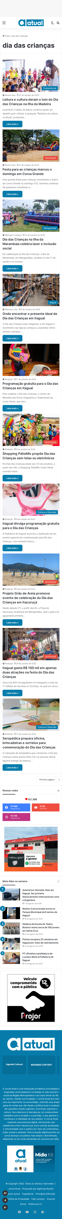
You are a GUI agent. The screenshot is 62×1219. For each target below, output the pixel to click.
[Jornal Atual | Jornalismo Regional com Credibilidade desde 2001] (31, 22)
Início (7, 36)
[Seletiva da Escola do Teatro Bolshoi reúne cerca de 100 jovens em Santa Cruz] (11, 928)
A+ (5, 1193)
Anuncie (51, 1199)
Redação (9, 379)
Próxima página (46, 779)
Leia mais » (12, 124)
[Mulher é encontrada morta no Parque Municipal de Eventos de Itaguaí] (11, 913)
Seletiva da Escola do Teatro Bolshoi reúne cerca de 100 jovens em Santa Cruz (40, 927)
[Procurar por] (58, 23)
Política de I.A (35, 1204)
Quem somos (13, 1194)
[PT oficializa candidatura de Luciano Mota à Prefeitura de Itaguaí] (11, 958)
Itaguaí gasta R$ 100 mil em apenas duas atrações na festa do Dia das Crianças (30, 672)
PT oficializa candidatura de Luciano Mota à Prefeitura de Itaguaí (37, 957)
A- (5, 1207)
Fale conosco (38, 1199)
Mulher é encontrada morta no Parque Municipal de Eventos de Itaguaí (39, 912)
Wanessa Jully (11, 309)
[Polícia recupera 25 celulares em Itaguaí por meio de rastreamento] (11, 944)
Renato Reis (10, 95)
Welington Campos (13, 235)
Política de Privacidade (18, 1199)
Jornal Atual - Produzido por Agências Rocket (31, 1188)
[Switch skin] (52, 23)
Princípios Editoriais (45, 1194)
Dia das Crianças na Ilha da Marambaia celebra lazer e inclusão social (29, 244)
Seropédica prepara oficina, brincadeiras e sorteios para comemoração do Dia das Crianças (29, 742)
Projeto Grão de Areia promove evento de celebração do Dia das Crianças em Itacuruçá (28, 597)
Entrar (23, 1204)
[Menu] (4, 23)
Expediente (28, 1194)
